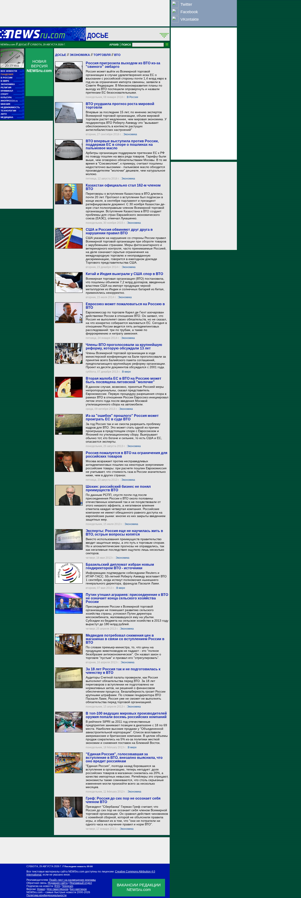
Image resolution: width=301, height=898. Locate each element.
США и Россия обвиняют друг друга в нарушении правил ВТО (119, 231)
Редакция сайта (58, 883)
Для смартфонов (57, 889)
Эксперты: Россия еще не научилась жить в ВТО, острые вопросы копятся (124, 532)
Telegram (67, 886)
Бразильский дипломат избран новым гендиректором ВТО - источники (120, 566)
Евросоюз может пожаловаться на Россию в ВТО (125, 305)
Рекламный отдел (81, 883)
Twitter (186, 4)
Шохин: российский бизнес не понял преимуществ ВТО (118, 488)
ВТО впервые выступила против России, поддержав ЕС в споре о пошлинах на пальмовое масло (122, 144)
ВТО (117, 55)
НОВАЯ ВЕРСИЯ (39, 66)
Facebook (189, 12)
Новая (41, 889)
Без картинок (78, 889)
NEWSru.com (7, 44)
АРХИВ (114, 44)
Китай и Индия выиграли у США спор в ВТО (124, 274)
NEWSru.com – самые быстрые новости (51, 892)
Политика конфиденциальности (46, 895)
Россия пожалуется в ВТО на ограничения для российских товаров (126, 454)
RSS (57, 886)
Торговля (102, 55)
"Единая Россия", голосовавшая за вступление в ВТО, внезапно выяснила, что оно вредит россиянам (124, 757)
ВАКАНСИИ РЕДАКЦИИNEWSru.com (139, 887)
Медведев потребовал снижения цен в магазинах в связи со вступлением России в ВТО (125, 639)
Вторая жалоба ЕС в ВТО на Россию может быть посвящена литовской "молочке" (123, 380)
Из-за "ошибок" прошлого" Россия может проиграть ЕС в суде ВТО (122, 417)
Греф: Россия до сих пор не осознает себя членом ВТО (123, 800)
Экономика (80, 55)
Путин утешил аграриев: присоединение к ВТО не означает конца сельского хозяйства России (127, 598)
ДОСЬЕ (98, 35)
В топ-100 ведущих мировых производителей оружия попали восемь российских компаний (126, 715)
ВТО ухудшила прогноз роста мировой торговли (120, 105)
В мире (126, 371)
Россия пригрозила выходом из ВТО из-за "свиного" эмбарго (123, 64)
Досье (60, 55)
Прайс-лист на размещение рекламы (72, 879)
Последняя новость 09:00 (78, 866)
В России (132, 97)
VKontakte (189, 19)
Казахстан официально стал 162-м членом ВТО (123, 187)
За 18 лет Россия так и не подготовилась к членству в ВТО (123, 670)
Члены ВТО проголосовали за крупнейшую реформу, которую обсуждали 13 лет (124, 346)
